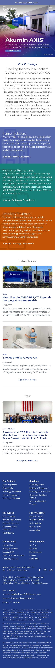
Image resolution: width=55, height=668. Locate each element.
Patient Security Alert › (27, 3)
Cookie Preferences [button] (40, 583)
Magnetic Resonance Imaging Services (18, 598)
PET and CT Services (11, 602)
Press (27, 396)
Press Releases (35, 552)
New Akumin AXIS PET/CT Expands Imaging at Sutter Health (27, 299)
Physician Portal (35, 516)
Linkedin (51, 569)
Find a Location (9, 516)
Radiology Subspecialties (39, 492)
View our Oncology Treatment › (18, 243)
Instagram (45, 569)
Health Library (8, 533)
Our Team (33, 549)
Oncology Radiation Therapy (37, 502)
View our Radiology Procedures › (19, 200)
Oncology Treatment (11, 498)
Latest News (27, 261)
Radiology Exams (36, 485)
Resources (8, 513)
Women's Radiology (11, 495)
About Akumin (36, 541)
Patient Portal (8, 488)
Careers (32, 555)
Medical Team (35, 527)
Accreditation (34, 530)
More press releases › (27, 460)
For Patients (9, 481)
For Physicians (37, 513)
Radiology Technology (38, 488)
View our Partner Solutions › (17, 157)
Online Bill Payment (11, 523)
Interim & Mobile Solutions (13, 555)
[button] (2, 31)
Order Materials (35, 523)
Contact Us (33, 559)
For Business (9, 541)
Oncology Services (10, 559)
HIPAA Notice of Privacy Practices (16, 583)
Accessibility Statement (29, 580)
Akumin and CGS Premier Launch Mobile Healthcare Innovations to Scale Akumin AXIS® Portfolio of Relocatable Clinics (25, 437)
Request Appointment (12, 520)
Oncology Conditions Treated (38, 496)
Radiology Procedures (12, 492)
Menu (50, 9)
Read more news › (28, 380)
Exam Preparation (10, 485)
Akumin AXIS (8, 552)
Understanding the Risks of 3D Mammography (22, 594)
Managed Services (10, 549)
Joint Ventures (8, 545)
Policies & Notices (10, 580)
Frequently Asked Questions (10, 528)
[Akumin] (9, 8)
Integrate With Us (36, 520)
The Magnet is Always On (20, 357)
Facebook (40, 569)
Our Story (33, 545)
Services (34, 481)
